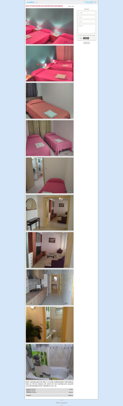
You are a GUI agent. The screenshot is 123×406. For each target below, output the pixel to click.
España (71, 389)
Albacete (71, 392)
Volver (61, 400)
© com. (61, 405)
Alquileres (34, 392)
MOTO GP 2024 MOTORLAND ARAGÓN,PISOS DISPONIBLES (44, 6)
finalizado (33, 389)
